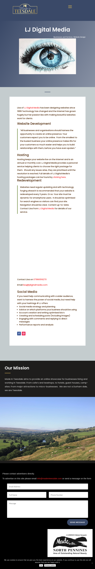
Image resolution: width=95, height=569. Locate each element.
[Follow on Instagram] (23, 333)
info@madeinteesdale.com (49, 478)
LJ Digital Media (32, 107)
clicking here (59, 177)
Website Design (79, 37)
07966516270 (40, 279)
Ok (41, 565)
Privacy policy (50, 565)
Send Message (77, 522)
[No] (92, 563)
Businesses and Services (63, 37)
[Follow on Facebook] (19, 333)
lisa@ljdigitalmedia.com (35, 285)
